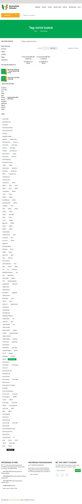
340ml (4, 211)
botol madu (5, 119)
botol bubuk (12, 359)
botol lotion (5, 417)
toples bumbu (14, 304)
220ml (10, 229)
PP (3, 269)
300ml (4, 185)
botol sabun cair (6, 122)
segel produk (5, 284)
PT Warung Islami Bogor (14, 500)
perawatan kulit (6, 263)
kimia (11, 249)
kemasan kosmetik (7, 130)
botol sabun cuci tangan (8, 385)
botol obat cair (6, 373)
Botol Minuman (5, 46)
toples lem (5, 321)
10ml (12, 206)
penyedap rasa (6, 313)
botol (3, 446)
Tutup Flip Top (12, 174)
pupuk (10, 252)
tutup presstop (6, 437)
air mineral (5, 237)
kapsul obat (11, 275)
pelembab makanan (7, 272)
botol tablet (5, 365)
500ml (13, 191)
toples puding (5, 339)
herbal (4, 252)
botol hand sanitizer (7, 127)
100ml (4, 188)
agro (12, 255)
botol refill (14, 423)
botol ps (4, 148)
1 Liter (4, 194)
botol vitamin (5, 379)
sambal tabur (5, 318)
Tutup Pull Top (6, 234)
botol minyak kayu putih (8, 428)
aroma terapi (5, 423)
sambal (15, 330)
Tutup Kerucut (6, 177)
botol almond (13, 151)
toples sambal (6, 327)
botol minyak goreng (7, 391)
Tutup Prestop (6, 179)
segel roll (4, 139)
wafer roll (4, 304)
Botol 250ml (5, 168)
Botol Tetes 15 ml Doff (8, 83)
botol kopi (5, 356)
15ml (3, 208)
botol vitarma (6, 153)
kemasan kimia (6, 142)
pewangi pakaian (6, 246)
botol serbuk (5, 362)
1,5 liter (4, 399)
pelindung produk (12, 281)
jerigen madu (13, 139)
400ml (10, 165)
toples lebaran (6, 289)
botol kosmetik (6, 414)
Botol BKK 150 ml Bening (28, 62)
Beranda (37, 7)
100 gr (16, 266)
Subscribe (77, 470)
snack (12, 298)
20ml (14, 234)
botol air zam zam (7, 371)
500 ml (12, 240)
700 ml (4, 301)
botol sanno (5, 156)
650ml (12, 223)
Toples (3, 51)
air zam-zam (5, 394)
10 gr (3, 258)
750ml (4, 226)
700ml (9, 208)
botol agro (5, 388)
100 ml (4, 443)
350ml (16, 188)
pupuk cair (5, 255)
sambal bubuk (6, 310)
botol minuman (6, 203)
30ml (10, 188)
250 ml (16, 350)
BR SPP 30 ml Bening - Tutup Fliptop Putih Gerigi (13, 71)
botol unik (5, 368)
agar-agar (14, 347)
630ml (4, 405)
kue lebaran (5, 292)
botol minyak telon (7, 431)
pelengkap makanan (7, 316)
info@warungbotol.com (9, 485)
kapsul (14, 153)
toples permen (6, 295)
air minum (5, 240)
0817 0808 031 (7, 476)
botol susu (15, 394)
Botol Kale (5, 171)
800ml (4, 229)
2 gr (17, 272)
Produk (44, 7)
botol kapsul (15, 365)
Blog (79, 7)
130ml (10, 194)
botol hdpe (15, 379)
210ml (10, 211)
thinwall (4, 151)
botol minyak (5, 425)
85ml (3, 411)
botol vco (15, 142)
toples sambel (6, 330)
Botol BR (11, 214)
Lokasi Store (57, 7)
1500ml (15, 397)
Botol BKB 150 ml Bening (43, 62)
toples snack (5, 287)
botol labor (12, 148)
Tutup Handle (5, 232)
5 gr (3, 275)
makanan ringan (6, 350)
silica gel (4, 133)
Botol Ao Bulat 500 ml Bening (13, 98)
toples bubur (5, 347)
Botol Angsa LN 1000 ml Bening (13, 78)
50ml (10, 185)
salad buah (14, 342)
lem (13, 318)
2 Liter (10, 217)
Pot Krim (3, 49)
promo (10, 440)
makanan (15, 339)
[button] (26, 41)
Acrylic (10, 266)
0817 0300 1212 (7, 481)
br (14, 437)
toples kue (14, 284)
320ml (4, 214)
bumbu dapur (5, 344)
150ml (13, 182)
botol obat (5, 124)
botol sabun (5, 402)
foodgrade (14, 292)
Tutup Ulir (4, 206)
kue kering (5, 298)
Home (35, 31)
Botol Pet (14, 168)
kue (14, 324)
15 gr (15, 263)
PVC (3, 281)
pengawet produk (7, 136)
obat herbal (5, 278)
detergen (4, 249)
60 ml (16, 440)
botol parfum (5, 434)
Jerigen (3, 54)
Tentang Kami (72, 7)
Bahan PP (4, 223)
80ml (12, 408)
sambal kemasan (13, 333)
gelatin (13, 278)
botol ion (14, 156)
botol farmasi (6, 376)
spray (3, 440)
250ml (4, 359)
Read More (10, 449)
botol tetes (5, 145)
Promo (50, 7)
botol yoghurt (6, 397)
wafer (10, 301)
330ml (4, 197)
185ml (10, 411)
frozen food (5, 342)
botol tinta (5, 408)
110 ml (4, 353)
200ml (14, 200)
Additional (4, 60)
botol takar (14, 145)
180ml (11, 399)
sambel (4, 333)
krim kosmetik (6, 261)
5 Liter (4, 220)
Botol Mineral (5, 200)
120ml (16, 208)
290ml (10, 226)
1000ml (11, 353)
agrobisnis (5, 243)
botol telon (12, 443)
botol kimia (13, 171)
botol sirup (14, 402)
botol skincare (6, 382)
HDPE (3, 174)
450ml (15, 203)
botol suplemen (13, 405)
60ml (16, 185)
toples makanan (6, 336)
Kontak (65, 7)
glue (12, 321)
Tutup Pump (5, 182)
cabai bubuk (5, 307)
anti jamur (14, 269)
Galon (3, 57)
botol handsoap (6, 159)
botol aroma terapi (7, 162)
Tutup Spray (5, 191)
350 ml (10, 446)
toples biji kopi (6, 324)
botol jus (13, 356)
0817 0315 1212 (7, 471)
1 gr (8, 269)
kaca (3, 266)
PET (12, 237)
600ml (10, 197)
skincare (10, 258)
